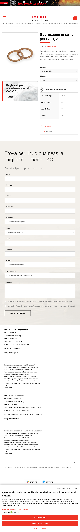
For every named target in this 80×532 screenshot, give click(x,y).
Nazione (8, 260)
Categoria (9, 217)
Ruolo (8, 228)
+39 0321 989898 (13, 349)
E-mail (8, 239)
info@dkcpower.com (11, 419)
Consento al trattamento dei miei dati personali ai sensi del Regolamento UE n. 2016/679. (39, 301)
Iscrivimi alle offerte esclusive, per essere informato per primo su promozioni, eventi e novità (41, 306)
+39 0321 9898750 (35, 415)
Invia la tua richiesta (17, 313)
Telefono (9, 249)
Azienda (8, 196)
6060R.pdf (49, 132)
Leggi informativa (66, 301)
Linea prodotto (11, 271)
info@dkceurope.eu (11, 353)
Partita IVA (9, 206)
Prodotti (10, 23)
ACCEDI (10, 97)
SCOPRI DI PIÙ (8, 388)
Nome (8, 174)
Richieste (9, 282)
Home (3, 23)
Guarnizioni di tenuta (72, 23)
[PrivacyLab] (14, 512)
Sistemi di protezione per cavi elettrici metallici (49, 23)
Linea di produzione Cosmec (24, 23)
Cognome (9, 185)
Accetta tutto (40, 518)
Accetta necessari (40, 523)
